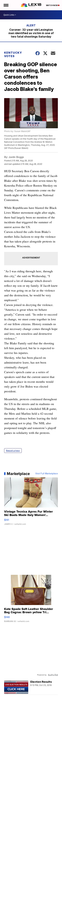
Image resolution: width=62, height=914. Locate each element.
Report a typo (13, 450)
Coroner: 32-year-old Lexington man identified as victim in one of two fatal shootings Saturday (31, 33)
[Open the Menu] (6, 5)
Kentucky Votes (13, 54)
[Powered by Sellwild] (53, 675)
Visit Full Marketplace (46, 473)
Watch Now (52, 5)
